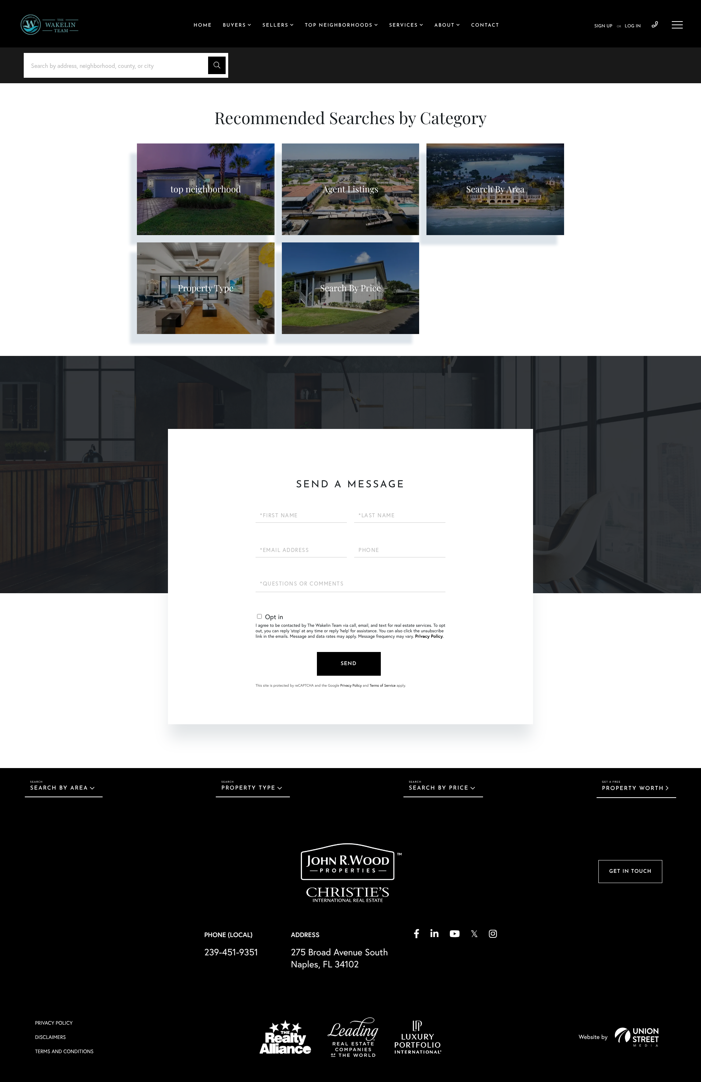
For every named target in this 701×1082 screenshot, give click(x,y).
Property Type (248, 788)
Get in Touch (630, 871)
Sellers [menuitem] (275, 25)
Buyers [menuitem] (234, 25)
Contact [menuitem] (485, 25)
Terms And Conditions (64, 1051)
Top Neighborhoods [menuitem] (339, 25)
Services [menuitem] (403, 25)
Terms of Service (382, 685)
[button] (217, 65)
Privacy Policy (429, 636)
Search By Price (439, 788)
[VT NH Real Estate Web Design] (637, 1037)
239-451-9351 (655, 24)
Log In (633, 26)
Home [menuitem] (203, 25)
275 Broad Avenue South (339, 958)
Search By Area (59, 788)
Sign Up (603, 26)
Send (349, 664)
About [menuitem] (444, 25)
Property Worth (633, 788)
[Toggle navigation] (677, 24)
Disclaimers (50, 1036)
